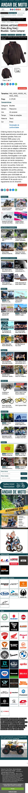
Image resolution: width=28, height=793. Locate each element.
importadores (20, 15)
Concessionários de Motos (11, 722)
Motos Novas (22, 718)
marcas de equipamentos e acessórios (8, 15)
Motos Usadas (4, 718)
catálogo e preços (12, 13)
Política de (13, 791)
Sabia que (3, 381)
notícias (2, 16)
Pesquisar (24, 473)
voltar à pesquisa (10, 22)
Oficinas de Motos (5, 724)
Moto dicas (4, 411)
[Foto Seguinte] (22, 53)
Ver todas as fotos (11, 34)
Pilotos (16, 729)
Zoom (24, 34)
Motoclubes (4, 729)
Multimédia (4, 319)
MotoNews (4, 196)
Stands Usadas (23, 722)
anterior (4, 22)
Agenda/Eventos (13, 718)
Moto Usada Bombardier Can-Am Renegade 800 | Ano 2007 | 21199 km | (14, 738)
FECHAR (12, 788)
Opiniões (3, 289)
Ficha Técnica (9, 769)
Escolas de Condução (19, 727)
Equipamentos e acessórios (8, 258)
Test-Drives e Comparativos (8, 227)
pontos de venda (21, 13)
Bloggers (10, 729)
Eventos (3, 442)
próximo (16, 22)
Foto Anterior (3, 34)
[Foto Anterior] (6, 53)
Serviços (21, 729)
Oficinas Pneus (15, 724)
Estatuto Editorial (17, 769)
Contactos (3, 769)
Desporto (3, 350)
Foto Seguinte (18, 34)
